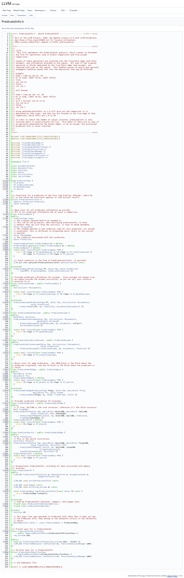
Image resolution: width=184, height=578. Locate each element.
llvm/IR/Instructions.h (34, 149)
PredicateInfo (25, 470)
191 (5, 433)
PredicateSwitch (26, 433)
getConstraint (68, 263)
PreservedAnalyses (32, 544)
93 (5, 227)
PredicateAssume (26, 284)
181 (5, 412)
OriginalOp (26, 227)
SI (64, 445)
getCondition (50, 449)
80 (5, 200)
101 (5, 244)
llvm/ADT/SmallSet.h (32, 145)
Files (63, 10)
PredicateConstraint (29, 200)
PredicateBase (25, 214)
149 (5, 344)
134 (5, 313)
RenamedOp (26, 235)
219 (5, 491)
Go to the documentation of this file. (18, 28)
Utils (31, 15)
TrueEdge (23, 409)
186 (5, 422)
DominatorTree (25, 168)
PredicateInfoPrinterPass (31, 531)
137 (5, 319)
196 (5, 443)
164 (5, 376)
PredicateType (24, 181)
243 (5, 542)
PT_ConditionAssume (23, 185)
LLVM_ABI (18, 263)
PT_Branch (18, 183)
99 (5, 239)
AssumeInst (35, 288)
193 (5, 437)
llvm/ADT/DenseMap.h (32, 143)
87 (5, 214)
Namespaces (40, 10)
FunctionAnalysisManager (73, 544)
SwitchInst (19, 441)
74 (5, 187)
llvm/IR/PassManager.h (33, 151)
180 (5, 409)
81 (5, 202)
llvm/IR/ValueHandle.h (33, 153)
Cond (60, 393)
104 (5, 250)
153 (5, 353)
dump (31, 485)
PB (59, 250)
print (31, 487)
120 (5, 284)
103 (5, 248)
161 (5, 370)
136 (5, 317)
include (4, 15)
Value (20, 172)
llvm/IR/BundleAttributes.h (36, 147)
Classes (53, 10)
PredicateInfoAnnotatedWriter (43, 504)
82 (5, 204)
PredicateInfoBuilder (38, 506)
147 (5, 340)
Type (31, 218)
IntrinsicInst (25, 174)
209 (5, 470)
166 (5, 380)
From (29, 374)
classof (30, 250)
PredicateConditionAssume (31, 340)
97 (5, 235)
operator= (34, 246)
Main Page (7, 10)
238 (5, 531)
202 (5, 456)
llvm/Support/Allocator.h (35, 155)
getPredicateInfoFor (46, 491)
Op (57, 269)
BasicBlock (19, 374)
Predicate (39, 202)
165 (5, 378)
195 (5, 441)
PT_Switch (18, 189)
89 (5, 218)
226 (5, 506)
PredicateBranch (26, 403)
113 (5, 269)
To (28, 376)
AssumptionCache (26, 166)
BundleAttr (19, 317)
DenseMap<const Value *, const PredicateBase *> (38, 523)
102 (5, 246)
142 (5, 330)
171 (5, 391)
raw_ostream (24, 176)
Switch (30, 441)
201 (5, 454)
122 (5, 288)
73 (5, 185)
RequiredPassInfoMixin (36, 533)
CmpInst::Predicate (23, 202)
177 (5, 403)
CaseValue (26, 437)
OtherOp (25, 204)
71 (5, 181)
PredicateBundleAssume (29, 313)
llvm (12, 15)
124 (5, 292)
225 (5, 504)
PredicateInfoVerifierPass (32, 552)
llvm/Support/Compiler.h (34, 158)
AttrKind (29, 317)
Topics (29, 10)
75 (5, 189)
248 (5, 552)
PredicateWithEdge (27, 370)
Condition (26, 239)
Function (22, 170)
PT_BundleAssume (22, 187)
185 (5, 420)
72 (5, 183)
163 (5, 374)
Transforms (21, 15)
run (44, 544)
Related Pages (19, 10)
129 (5, 302)
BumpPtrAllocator (47, 477)
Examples (73, 10)
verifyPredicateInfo (39, 481)
